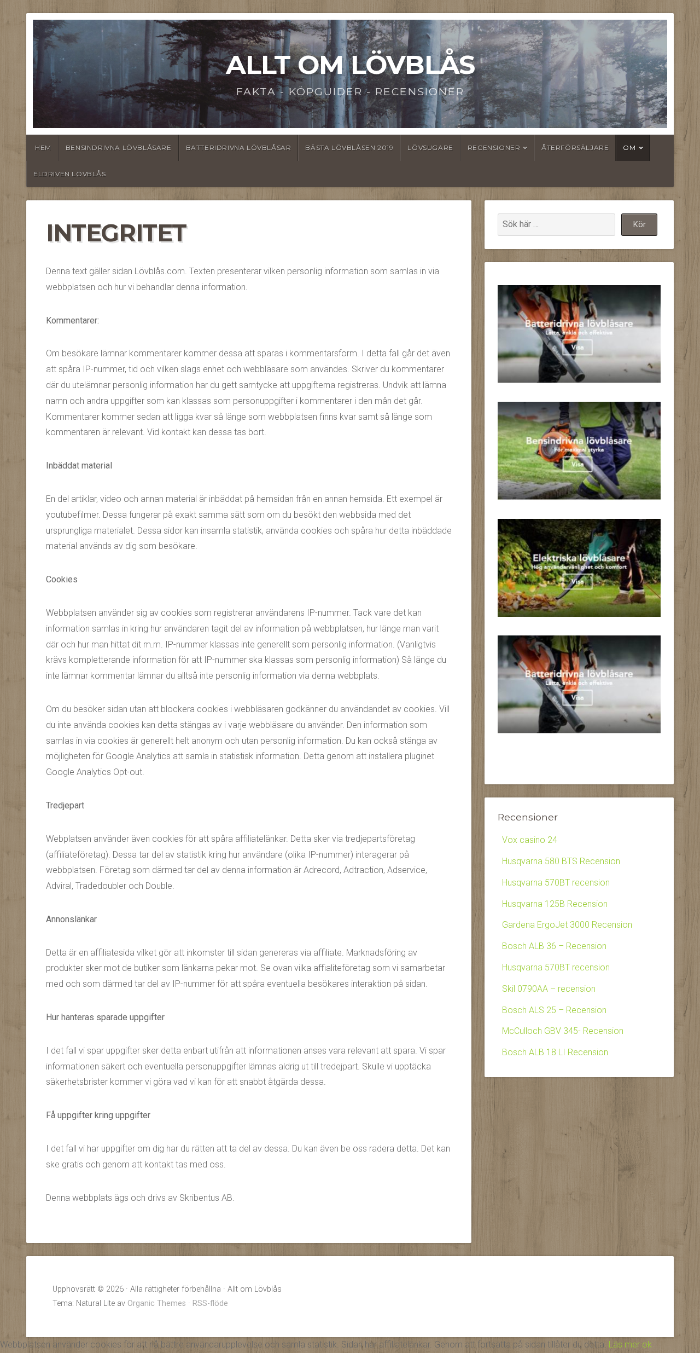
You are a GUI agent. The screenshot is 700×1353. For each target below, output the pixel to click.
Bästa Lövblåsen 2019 (349, 147)
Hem (43, 147)
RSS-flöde (210, 1303)
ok (646, 1344)
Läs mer (624, 1344)
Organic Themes (156, 1303)
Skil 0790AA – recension (549, 989)
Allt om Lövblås (350, 64)
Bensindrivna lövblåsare (119, 147)
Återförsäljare (575, 147)
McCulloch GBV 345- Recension (562, 1031)
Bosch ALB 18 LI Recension (555, 1052)
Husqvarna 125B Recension (555, 904)
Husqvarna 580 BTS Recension (561, 861)
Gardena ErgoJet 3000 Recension (567, 925)
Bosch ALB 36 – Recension (554, 946)
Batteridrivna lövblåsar (238, 147)
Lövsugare (430, 147)
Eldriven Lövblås (69, 174)
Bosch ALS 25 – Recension (554, 1010)
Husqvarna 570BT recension (556, 882)
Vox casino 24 (529, 840)
